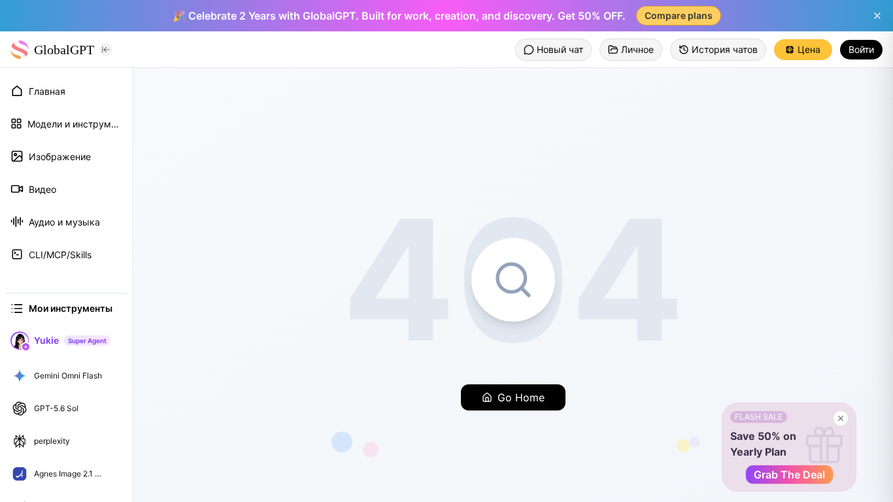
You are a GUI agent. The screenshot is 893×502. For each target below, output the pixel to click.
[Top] (113, 375)
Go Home (521, 397)
